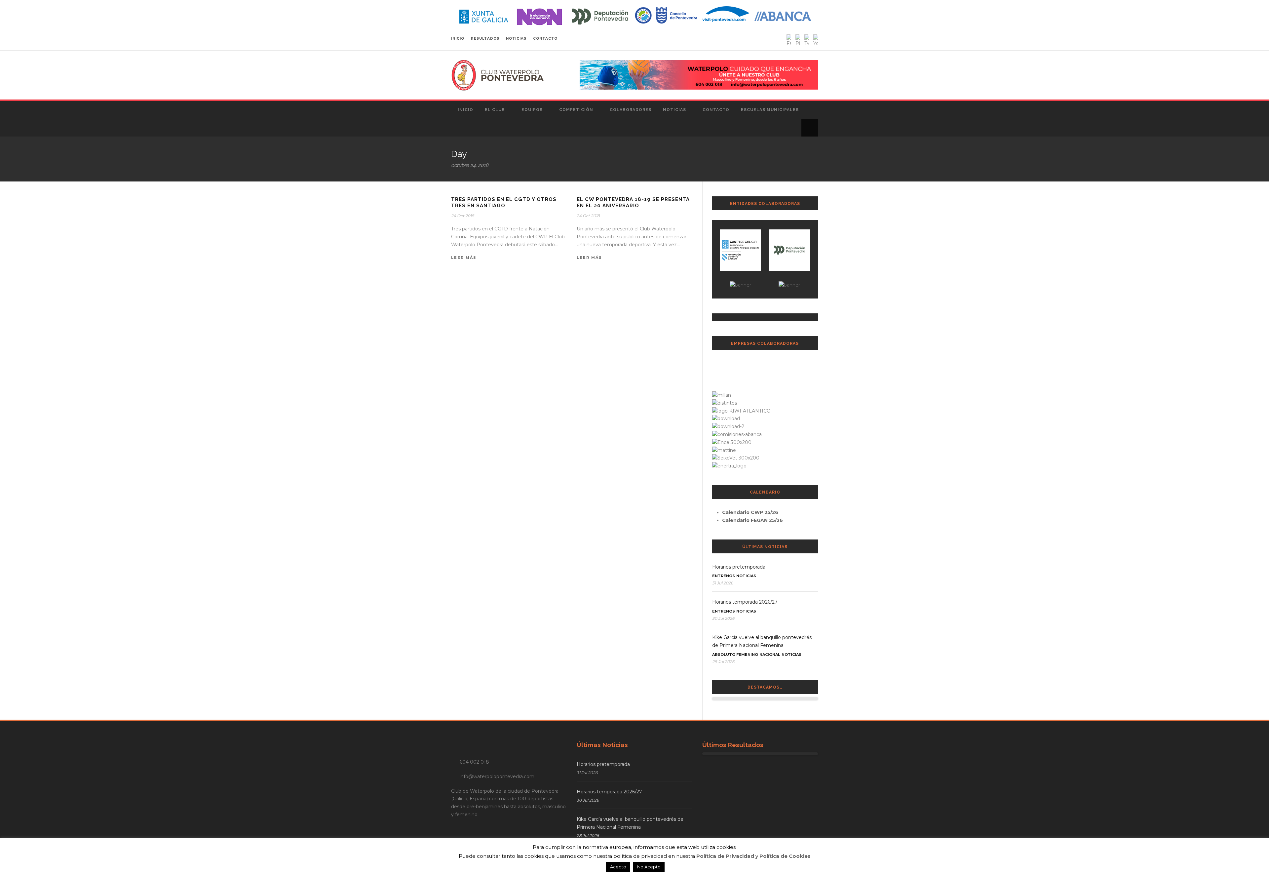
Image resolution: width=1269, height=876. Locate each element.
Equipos (532, 109)
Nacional (769, 654)
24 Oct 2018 (462, 215)
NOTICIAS (516, 38)
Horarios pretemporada (738, 567)
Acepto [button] (618, 866)
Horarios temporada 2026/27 (745, 602)
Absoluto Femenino (735, 654)
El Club (495, 109)
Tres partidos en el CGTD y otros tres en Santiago (504, 202)
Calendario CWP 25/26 (750, 512)
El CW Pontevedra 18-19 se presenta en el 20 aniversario (633, 202)
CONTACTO (545, 38)
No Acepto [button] (649, 866)
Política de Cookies (785, 856)
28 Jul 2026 (723, 661)
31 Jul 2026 (722, 582)
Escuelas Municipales (770, 109)
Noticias (674, 109)
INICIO (457, 38)
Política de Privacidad (725, 856)
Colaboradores (630, 109)
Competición (576, 109)
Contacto (716, 109)
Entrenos (723, 576)
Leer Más (464, 257)
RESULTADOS (485, 38)
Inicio (465, 109)
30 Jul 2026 (723, 618)
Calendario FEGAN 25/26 (752, 520)
